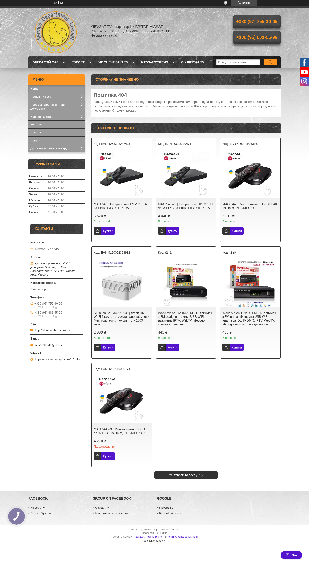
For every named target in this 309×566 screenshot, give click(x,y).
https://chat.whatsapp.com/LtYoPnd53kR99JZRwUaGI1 (59, 359)
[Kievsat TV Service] (55, 31)
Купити (108, 231)
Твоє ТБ (78, 62)
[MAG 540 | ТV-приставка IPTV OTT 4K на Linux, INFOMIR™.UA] (122, 175)
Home (34, 88)
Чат (294, 555)
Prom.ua (175, 529)
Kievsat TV (102, 507)
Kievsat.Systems (154, 62)
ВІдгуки (35, 140)
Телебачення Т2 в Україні (112, 513)
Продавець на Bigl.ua (154, 533)
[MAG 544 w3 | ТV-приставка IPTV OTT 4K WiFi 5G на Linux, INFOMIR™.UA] (122, 400)
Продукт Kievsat (41, 96)
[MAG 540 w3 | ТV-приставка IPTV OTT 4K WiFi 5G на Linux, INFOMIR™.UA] (186, 175)
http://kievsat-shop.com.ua (52, 330)
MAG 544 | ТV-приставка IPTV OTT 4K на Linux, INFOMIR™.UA (249, 206)
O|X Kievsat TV (192, 62)
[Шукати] (270, 62)
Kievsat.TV (37, 507)
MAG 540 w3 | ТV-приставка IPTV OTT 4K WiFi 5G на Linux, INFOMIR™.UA (185, 206)
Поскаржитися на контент (149, 536)
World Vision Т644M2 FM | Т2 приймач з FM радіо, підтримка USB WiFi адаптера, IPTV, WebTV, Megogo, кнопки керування (185, 318)
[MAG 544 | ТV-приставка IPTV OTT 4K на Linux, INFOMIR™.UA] (250, 175)
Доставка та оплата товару (48, 148)
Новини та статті (41, 116)
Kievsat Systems (170, 513)
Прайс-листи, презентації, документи (48, 106)
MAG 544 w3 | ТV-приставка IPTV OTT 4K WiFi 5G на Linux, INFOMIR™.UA (121, 431)
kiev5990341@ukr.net (49, 345)
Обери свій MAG (46, 62)
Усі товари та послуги (184, 475)
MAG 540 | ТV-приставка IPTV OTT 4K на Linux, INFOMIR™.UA (121, 206)
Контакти (36, 124)
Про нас (36, 132)
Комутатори (125, 110)
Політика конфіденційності (182, 536)
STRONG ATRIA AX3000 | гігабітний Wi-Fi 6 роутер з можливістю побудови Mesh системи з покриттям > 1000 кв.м (121, 318)
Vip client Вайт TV (113, 62)
